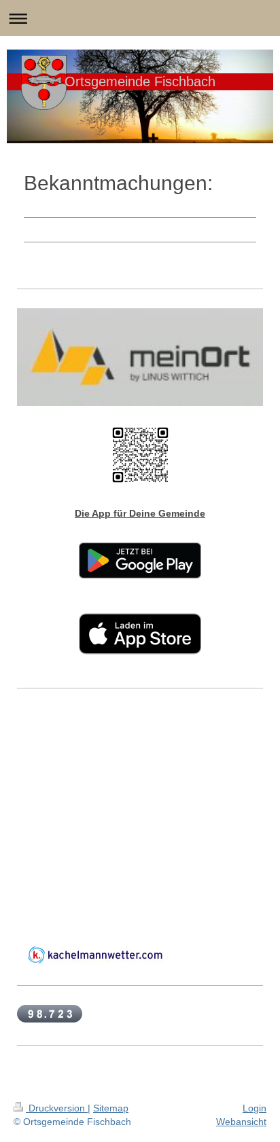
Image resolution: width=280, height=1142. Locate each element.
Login (254, 1108)
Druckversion (57, 1108)
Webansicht (241, 1121)
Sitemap (110, 1108)
